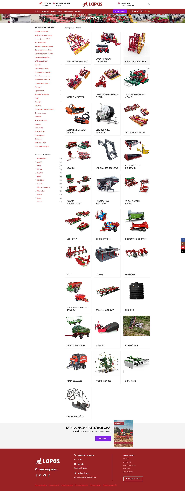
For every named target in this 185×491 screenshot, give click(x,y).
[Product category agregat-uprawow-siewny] (107, 83)
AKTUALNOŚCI (128, 472)
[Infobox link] (45, 4)
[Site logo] (92, 7)
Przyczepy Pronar (41, 120)
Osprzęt (38, 102)
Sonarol (39, 202)
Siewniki (38, 65)
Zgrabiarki (38, 139)
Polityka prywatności (110, 485)
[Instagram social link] (132, 11)
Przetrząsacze (39, 135)
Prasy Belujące (40, 131)
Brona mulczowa (40, 113)
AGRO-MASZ (41, 158)
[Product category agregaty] (78, 225)
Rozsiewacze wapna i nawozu (44, 109)
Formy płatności (54, 485)
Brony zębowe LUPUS (42, 39)
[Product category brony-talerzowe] (78, 83)
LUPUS (39, 184)
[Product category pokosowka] (136, 332)
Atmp (39, 165)
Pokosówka (39, 128)
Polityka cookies (95, 485)
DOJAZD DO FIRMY (134, 479)
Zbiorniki (38, 116)
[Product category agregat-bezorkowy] (78, 48)
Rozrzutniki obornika (42, 94)
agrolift (39, 162)
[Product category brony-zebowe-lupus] (136, 48)
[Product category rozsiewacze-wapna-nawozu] (78, 296)
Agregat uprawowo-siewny (44, 46)
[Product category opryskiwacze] (107, 225)
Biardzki (40, 173)
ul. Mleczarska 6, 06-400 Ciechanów (85, 477)
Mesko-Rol (41, 191)
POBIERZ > (103, 439)
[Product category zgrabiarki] (136, 367)
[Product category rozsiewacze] (107, 190)
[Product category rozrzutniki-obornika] (136, 225)
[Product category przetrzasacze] (107, 367)
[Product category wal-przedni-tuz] (136, 119)
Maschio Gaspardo (43, 187)
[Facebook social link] (130, 11)
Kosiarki (38, 124)
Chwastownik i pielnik (42, 83)
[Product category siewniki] (78, 154)
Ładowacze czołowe (41, 68)
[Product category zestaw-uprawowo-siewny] (136, 83)
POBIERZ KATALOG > (119, 11)
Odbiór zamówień (67, 485)
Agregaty (38, 87)
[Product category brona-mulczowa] (107, 296)
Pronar (39, 194)
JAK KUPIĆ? (127, 462)
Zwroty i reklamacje (81, 485)
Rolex (39, 198)
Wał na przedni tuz (41, 61)
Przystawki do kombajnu (43, 72)
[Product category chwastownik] (136, 190)
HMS (39, 176)
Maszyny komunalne (42, 146)
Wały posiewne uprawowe (43, 35)
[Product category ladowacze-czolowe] (107, 154)
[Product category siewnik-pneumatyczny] (78, 190)
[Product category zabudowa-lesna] (78, 403)
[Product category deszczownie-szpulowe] (107, 119)
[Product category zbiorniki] (136, 296)
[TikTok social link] (138, 11)
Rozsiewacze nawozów (42, 79)
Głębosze (38, 105)
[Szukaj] (149, 4)
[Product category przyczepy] (78, 332)
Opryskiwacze (39, 91)
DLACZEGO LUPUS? (129, 465)
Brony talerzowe (40, 42)
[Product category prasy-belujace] (78, 367)
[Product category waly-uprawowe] (107, 48)
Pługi (36, 98)
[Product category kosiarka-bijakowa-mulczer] (78, 119)
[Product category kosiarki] (107, 332)
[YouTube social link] (135, 11)
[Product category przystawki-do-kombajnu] (136, 154)
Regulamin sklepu (41, 485)
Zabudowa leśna (40, 142)
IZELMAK (40, 180)
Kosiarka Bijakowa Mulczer (44, 54)
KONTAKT (126, 468)
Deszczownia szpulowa (42, 57)
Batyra (39, 169)
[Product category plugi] (78, 261)
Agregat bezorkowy (41, 31)
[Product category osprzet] (107, 261)
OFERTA (125, 459)
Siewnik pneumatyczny (42, 76)
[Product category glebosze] (136, 261)
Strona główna (69, 28)
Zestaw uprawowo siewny (43, 50)
